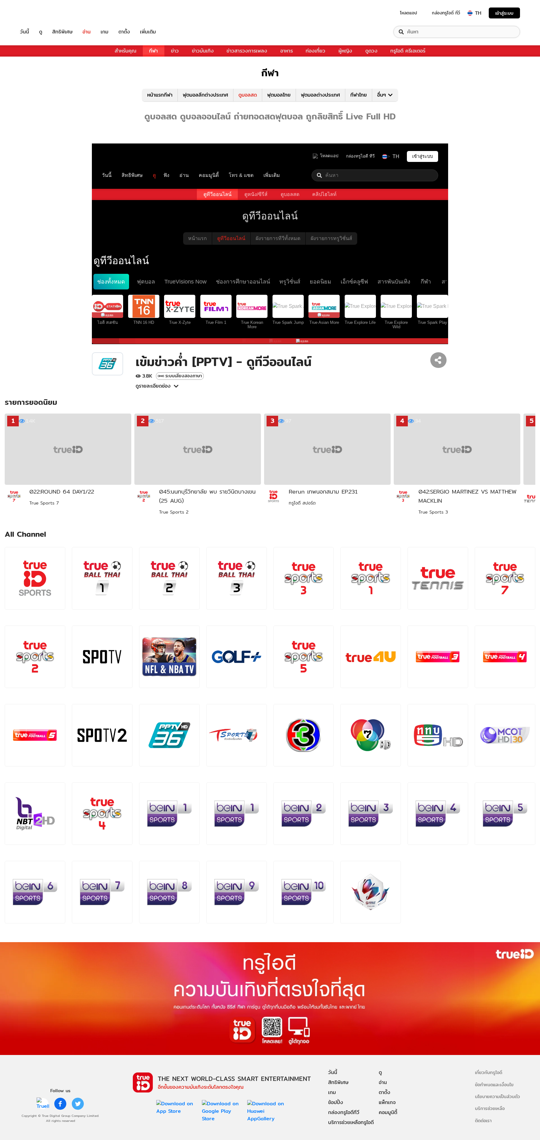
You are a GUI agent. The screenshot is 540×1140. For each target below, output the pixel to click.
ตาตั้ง (124, 32)
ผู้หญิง (345, 51)
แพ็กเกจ (387, 1102)
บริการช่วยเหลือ (490, 1108)
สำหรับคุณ (125, 51)
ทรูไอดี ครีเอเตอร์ (407, 51)
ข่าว (175, 51)
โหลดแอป (408, 13)
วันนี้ (24, 32)
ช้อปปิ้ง (335, 1102)
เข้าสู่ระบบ (504, 13)
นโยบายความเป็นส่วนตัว (497, 1096)
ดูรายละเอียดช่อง (153, 386)
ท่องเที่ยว (315, 51)
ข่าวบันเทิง (203, 51)
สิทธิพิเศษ (62, 32)
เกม (104, 32)
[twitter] (78, 1103)
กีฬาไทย (358, 95)
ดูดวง (371, 51)
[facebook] (60, 1103)
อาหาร (286, 51)
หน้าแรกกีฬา (159, 95)
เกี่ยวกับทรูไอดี (488, 1072)
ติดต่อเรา (483, 1120)
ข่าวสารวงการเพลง (247, 51)
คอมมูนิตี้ (388, 1112)
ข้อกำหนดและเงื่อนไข (494, 1084)
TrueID (39, 13)
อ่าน (86, 32)
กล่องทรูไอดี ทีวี (446, 13)
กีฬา (153, 51)
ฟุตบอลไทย (279, 95)
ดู (40, 32)
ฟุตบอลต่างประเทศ (320, 95)
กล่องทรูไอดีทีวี (343, 1112)
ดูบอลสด (247, 95)
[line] (43, 1103)
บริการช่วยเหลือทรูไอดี (351, 1122)
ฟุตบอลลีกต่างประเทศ (205, 95)
